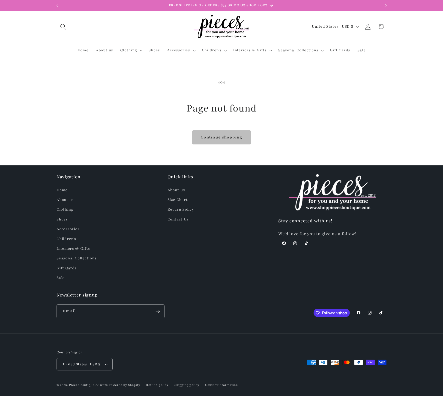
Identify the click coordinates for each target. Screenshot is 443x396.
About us (65, 199)
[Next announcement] (386, 5)
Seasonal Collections (77, 258)
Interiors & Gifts (73, 248)
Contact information (221, 385)
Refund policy (157, 385)
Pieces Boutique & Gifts (88, 385)
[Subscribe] (157, 311)
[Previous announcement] (57, 5)
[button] (63, 26)
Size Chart (178, 199)
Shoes (62, 219)
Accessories (68, 229)
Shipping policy (186, 385)
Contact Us (178, 219)
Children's (66, 238)
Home (62, 190)
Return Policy (181, 209)
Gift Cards (67, 268)
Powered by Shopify (124, 385)
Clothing (65, 209)
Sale (61, 277)
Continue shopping (221, 137)
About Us (176, 190)
